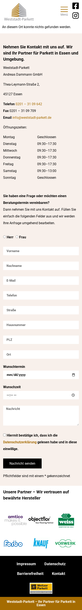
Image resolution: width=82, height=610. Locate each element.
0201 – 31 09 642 (29, 104)
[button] (64, 12)
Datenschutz (55, 564)
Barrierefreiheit (30, 573)
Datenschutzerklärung (20, 442)
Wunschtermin (14, 367)
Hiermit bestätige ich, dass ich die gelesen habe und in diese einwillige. (40, 442)
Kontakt (58, 573)
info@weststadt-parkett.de (31, 118)
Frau (22, 237)
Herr (10, 237)
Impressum (26, 564)
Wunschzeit (12, 387)
